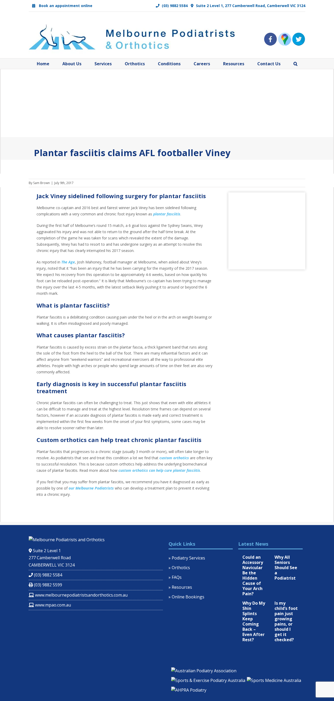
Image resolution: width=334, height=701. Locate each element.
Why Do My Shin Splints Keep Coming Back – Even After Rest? (253, 621)
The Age (68, 262)
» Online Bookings (186, 597)
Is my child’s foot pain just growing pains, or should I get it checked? (286, 621)
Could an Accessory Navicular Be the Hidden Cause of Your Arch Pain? (252, 575)
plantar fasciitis (166, 213)
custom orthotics (174, 457)
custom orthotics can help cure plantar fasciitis (159, 470)
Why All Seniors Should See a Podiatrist (286, 567)
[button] (295, 63)
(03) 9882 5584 (174, 5)
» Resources (180, 587)
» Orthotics (179, 567)
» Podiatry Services (187, 558)
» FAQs (175, 577)
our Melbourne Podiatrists (91, 488)
